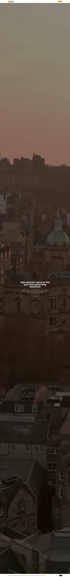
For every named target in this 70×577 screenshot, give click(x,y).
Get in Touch (60, 1)
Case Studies (44, 1)
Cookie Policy (46, 575)
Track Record (31, 1)
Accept (61, 575)
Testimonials (36, 1)
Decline (57, 575)
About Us (27, 1)
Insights (40, 1)
